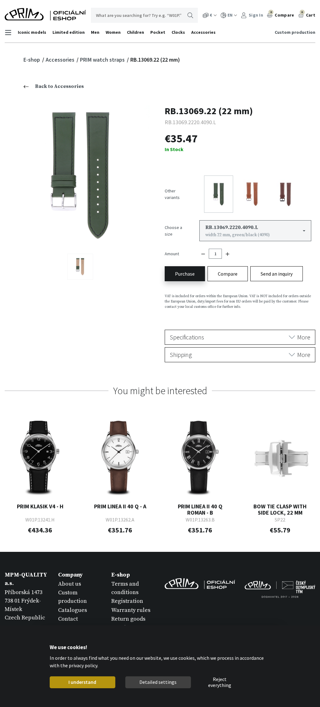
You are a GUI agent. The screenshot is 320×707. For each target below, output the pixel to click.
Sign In (255, 15)
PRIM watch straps (103, 59)
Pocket (157, 32)
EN (230, 15)
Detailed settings (158, 682)
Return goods (128, 619)
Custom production (295, 32)
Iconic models (32, 32)
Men (95, 32)
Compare (282, 14)
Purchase (185, 274)
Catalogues (72, 610)
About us (69, 583)
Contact (68, 619)
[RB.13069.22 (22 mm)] (80, 174)
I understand (82, 682)
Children (135, 32)
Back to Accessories (59, 86)
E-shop (32, 59)
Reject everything (219, 682)
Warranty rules (130, 610)
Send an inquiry (276, 274)
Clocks (178, 32)
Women (113, 32)
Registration (127, 601)
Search (190, 15)
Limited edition (68, 32)
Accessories (203, 32)
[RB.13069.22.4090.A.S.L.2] (80, 266)
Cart (308, 14)
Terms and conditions (125, 588)
